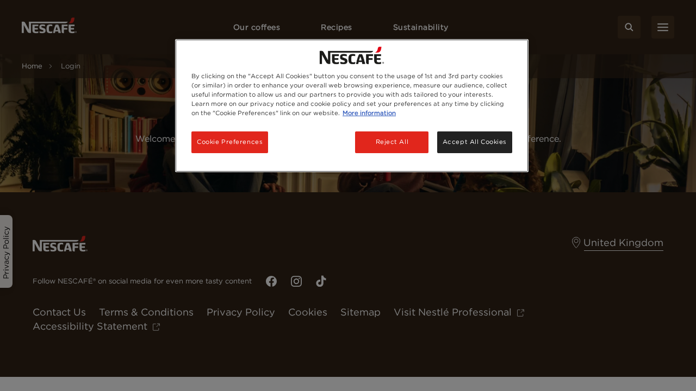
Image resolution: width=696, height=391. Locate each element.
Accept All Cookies (475, 142)
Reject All (392, 142)
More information (369, 113)
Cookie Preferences (230, 142)
